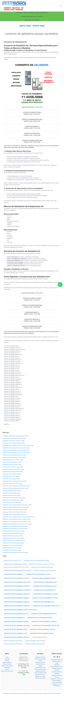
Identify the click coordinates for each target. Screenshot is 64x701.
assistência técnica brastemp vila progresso (45, 570)
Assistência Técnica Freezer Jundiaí (12, 495)
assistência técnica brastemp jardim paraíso (42, 567)
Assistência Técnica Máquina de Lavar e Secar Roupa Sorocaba (19, 516)
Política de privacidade (7, 665)
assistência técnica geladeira (13, 574)
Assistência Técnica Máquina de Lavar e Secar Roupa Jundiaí (18, 445)
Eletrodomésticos (7, 662)
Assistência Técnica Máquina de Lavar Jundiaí (14, 457)
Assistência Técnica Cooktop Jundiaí (12, 474)
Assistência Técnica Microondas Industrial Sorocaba (16, 507)
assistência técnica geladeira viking (41, 633)
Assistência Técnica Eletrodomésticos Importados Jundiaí (17, 505)
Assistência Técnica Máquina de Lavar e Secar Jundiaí (16, 452)
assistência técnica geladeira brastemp (17, 586)
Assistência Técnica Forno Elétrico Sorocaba (14, 540)
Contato (7, 669)
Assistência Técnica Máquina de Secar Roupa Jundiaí (16, 447)
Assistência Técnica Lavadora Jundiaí (12, 464)
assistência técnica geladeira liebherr (40, 617)
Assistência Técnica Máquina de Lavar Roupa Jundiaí (16, 450)
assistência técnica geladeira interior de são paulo (20, 609)
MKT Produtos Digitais (54, 693)
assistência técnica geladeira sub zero (42, 629)
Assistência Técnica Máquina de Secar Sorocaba (15, 526)
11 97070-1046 (38, 107)
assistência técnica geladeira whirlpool (16, 637)
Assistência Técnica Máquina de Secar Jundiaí (14, 455)
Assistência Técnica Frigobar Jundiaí (12, 490)
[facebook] (54, 656)
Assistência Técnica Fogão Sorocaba (12, 550)
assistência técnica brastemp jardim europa (15, 564)
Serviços (7, 660)
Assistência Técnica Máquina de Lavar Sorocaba (15, 528)
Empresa (7, 658)
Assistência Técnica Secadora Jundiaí (12, 462)
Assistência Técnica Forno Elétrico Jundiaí (13, 469)
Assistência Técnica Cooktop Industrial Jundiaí (14, 438)
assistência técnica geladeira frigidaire (16, 598)
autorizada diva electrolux (39, 637)
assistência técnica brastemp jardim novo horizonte (41, 564)
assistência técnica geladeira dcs (45, 590)
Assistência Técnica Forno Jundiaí (11, 476)
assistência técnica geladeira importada (46, 606)
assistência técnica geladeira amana (44, 578)
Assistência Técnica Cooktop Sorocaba (12, 545)
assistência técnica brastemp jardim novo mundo (16, 567)
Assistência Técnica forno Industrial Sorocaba (14, 512)
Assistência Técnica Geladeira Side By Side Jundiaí (15, 488)
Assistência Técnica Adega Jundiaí (11, 493)
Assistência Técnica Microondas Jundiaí (13, 471)
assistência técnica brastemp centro (12, 560)
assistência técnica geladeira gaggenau (17, 602)
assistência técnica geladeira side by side (45, 625)
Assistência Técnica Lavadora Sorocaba (13, 535)
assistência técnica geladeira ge (43, 602)
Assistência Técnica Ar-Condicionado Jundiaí (14, 497)
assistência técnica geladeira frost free (45, 598)
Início (7, 657)
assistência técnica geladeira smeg (15, 629)
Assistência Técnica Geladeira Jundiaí (12, 502)
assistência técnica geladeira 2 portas (16, 578)
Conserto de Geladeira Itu (15, 42)
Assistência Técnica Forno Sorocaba (12, 547)
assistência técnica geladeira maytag (16, 621)
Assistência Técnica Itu (57, 659)
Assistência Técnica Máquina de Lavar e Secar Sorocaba (17, 524)
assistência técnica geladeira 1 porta (38, 574)
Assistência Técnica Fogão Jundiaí (11, 478)
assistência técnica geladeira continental (17, 590)
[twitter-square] (56, 656)
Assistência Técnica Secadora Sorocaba (13, 533)
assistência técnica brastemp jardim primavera (17, 570)
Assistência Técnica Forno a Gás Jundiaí (13, 466)
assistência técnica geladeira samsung (16, 625)
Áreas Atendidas (7, 664)
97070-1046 (38, 26)
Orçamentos (7, 667)
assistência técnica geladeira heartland (17, 606)
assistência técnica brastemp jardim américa (36, 560)
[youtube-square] (59, 656)
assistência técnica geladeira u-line (15, 633)
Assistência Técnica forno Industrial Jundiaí (13, 440)
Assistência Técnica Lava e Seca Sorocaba (13, 531)
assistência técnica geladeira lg (14, 617)
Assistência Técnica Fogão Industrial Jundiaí (14, 443)
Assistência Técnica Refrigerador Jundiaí (13, 500)
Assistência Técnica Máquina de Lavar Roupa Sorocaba (17, 521)
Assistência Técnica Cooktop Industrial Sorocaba (15, 509)
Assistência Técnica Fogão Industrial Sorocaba (14, 514)
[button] (60, 284)
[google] (58, 656)
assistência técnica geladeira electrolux (17, 594)
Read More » (7, 424)
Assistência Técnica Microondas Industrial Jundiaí (15, 436)
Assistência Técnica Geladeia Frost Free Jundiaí (15, 481)
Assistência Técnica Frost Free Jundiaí (12, 483)
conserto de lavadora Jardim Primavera (34, 643)
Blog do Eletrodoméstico (7, 671)
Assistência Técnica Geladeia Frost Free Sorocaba (15, 552)
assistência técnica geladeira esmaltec (45, 594)
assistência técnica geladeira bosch (45, 582)
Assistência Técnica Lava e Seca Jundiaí (13, 459)
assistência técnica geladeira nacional (44, 621)
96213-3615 (25, 26)
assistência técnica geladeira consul (44, 586)
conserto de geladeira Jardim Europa (13, 640)
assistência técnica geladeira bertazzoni (17, 582)
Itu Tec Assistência (57, 682)
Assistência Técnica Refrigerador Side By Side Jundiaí (16, 485)
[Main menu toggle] (61, 5)
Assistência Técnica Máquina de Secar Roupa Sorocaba (17, 519)
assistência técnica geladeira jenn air (16, 613)
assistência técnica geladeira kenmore (44, 613)
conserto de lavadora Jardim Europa (13, 643)
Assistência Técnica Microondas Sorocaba (13, 543)
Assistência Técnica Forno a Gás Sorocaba (13, 538)
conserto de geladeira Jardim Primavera (35, 640)
